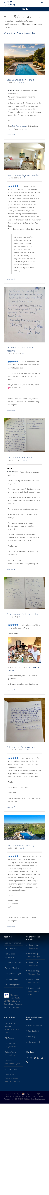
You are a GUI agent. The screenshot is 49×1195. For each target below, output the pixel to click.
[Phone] (27, 1062)
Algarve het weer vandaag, (11, 1024)
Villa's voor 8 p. (33, 962)
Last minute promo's (12, 984)
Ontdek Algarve (10, 1052)
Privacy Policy (14, 1004)
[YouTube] (35, 1058)
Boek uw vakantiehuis (13, 943)
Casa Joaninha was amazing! (21, 845)
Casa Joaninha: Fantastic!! (19, 457)
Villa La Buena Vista (35, 1042)
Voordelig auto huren (13, 962)
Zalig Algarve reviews (19, 126)
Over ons (8, 1061)
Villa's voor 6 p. (33, 954)
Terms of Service (10, 1007)
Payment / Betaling (12, 968)
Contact (41, 1094)
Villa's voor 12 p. (34, 979)
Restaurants (9, 1075)
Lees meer (10, 135)
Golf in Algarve (10, 1043)
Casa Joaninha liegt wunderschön (23, 175)
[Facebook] (27, 1058)
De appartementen (35, 988)
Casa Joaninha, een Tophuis (20, 80)
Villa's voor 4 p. (33, 945)
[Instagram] (31, 1058)
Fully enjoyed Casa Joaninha (21, 747)
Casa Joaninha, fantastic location (23, 614)
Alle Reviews (9, 1038)
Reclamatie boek (11, 1069)
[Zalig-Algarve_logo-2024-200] (9, 1)
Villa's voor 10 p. (34, 971)
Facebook (7, 1099)
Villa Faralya (32, 1036)
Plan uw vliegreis (11, 948)
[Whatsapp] (38, 1058)
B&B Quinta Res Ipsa (35, 1025)
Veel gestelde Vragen (13, 973)
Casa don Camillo (34, 1031)
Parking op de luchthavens (10, 955)
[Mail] (42, 1058)
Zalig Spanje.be (40, 1099)
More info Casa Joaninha (19, 33)
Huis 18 (21, 82)
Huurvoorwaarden (11, 979)
